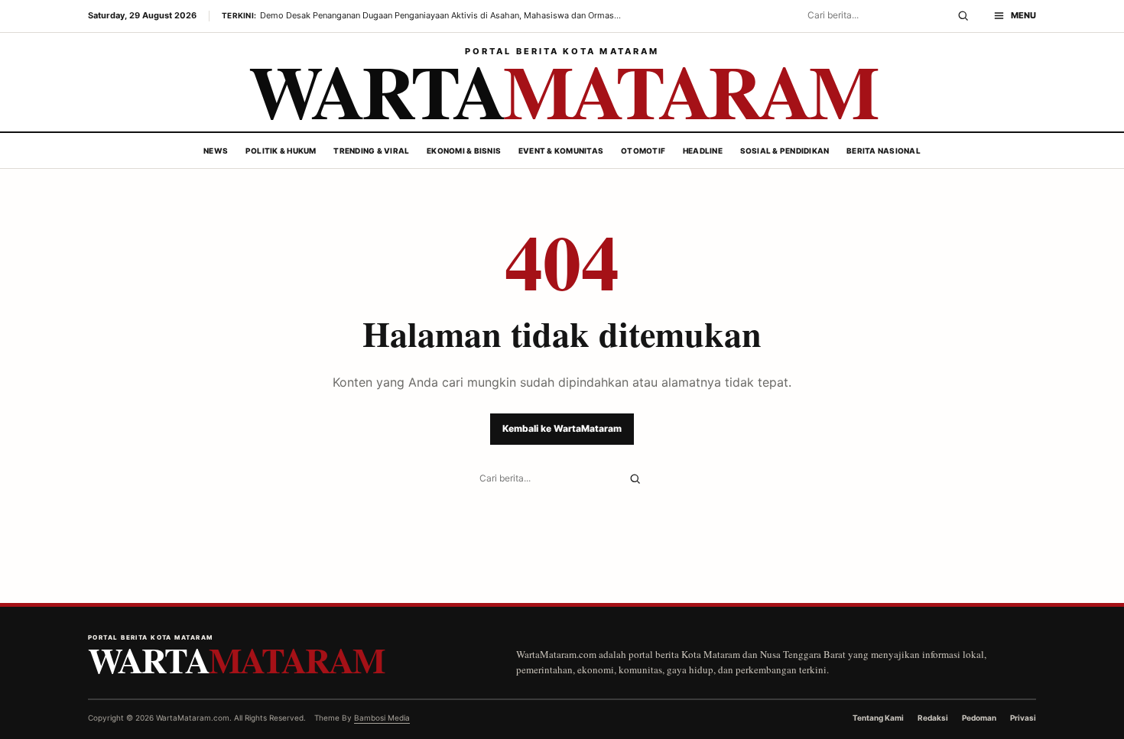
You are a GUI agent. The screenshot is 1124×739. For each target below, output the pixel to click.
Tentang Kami (878, 717)
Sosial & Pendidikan (785, 150)
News (215, 150)
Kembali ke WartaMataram (562, 428)
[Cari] (963, 16)
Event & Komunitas (560, 150)
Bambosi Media (382, 717)
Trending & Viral (371, 150)
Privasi (1023, 717)
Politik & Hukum (281, 150)
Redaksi (933, 717)
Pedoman (979, 717)
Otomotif (643, 150)
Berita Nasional (883, 150)
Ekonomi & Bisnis (464, 150)
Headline (703, 150)
